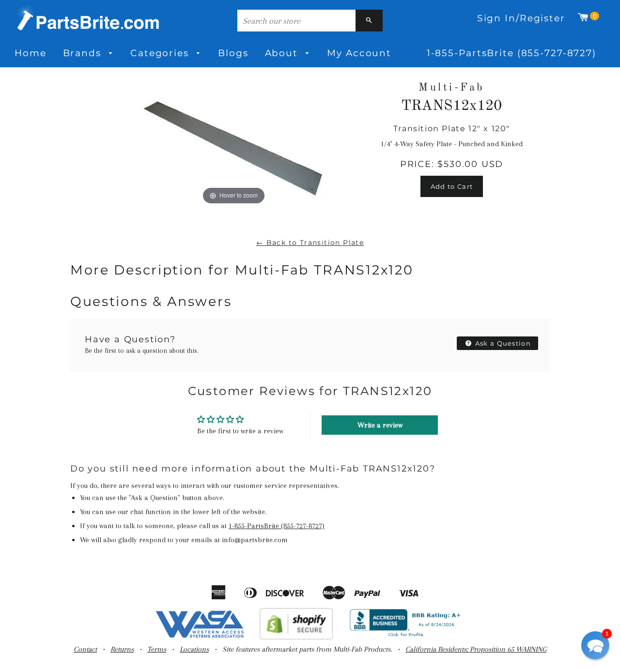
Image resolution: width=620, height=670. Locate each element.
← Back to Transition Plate (310, 242)
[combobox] (296, 20)
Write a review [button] (380, 425)
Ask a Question (502, 343)
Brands (84, 53)
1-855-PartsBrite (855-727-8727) (511, 53)
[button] (595, 645)
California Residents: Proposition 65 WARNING (475, 649)
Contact (85, 649)
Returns (122, 649)
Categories (161, 53)
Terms (156, 649)
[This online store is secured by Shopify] (296, 637)
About (283, 53)
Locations (194, 649)
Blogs (233, 53)
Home (30, 53)
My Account (359, 53)
